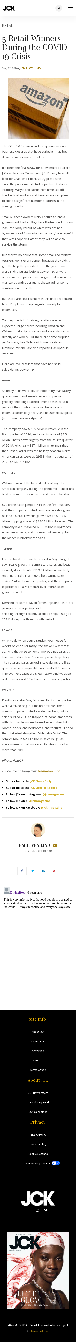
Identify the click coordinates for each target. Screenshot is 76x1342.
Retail (8, 25)
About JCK (38, 1032)
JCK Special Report (43, 788)
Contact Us (38, 1041)
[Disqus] (38, 936)
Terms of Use (38, 1070)
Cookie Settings (38, 1154)
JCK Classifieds (38, 1112)
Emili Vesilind (31, 68)
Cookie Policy (38, 1144)
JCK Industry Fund (38, 1102)
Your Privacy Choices (38, 1163)
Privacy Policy (38, 1135)
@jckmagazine (53, 794)
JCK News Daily (41, 781)
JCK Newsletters (38, 1093)
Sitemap (38, 1060)
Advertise (38, 1051)
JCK (9, 8)
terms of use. (40, 1331)
